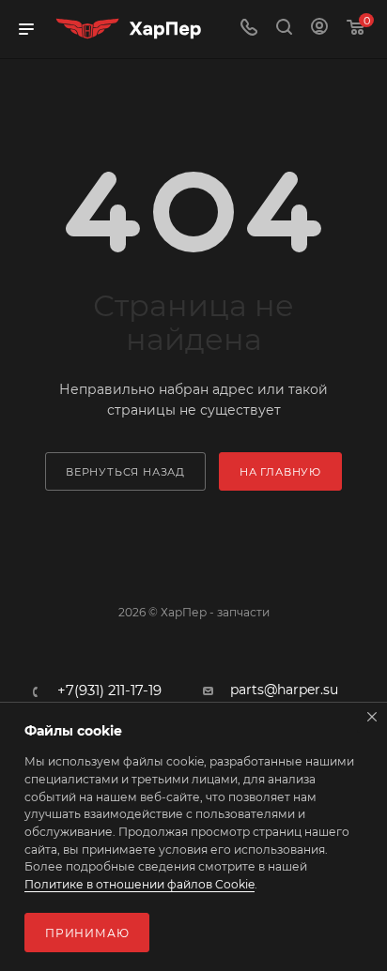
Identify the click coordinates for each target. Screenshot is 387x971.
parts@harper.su (284, 689)
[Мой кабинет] (319, 29)
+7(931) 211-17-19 (109, 691)
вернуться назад (125, 471)
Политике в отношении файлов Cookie (139, 884)
